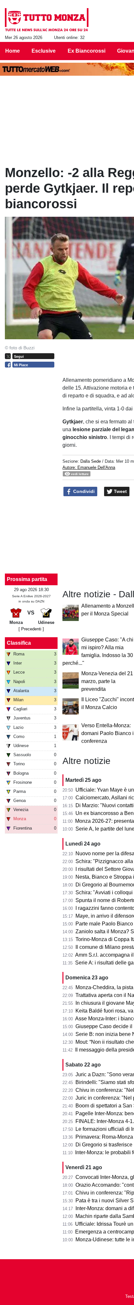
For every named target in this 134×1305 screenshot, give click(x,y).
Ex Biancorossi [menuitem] (86, 51)
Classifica (19, 643)
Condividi (83, 491)
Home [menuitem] (12, 51)
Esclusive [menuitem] (44, 51)
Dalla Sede (90, 461)
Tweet (120, 491)
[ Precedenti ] (31, 629)
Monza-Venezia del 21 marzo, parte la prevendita (107, 681)
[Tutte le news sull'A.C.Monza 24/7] (46, 19)
